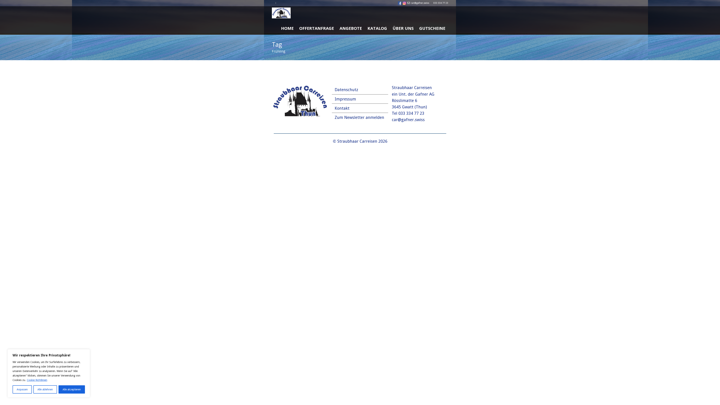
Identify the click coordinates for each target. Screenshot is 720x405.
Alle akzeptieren (72, 389)
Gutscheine (432, 28)
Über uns (403, 28)
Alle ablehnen (45, 389)
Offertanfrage (316, 28)
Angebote (351, 28)
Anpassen (22, 389)
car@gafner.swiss (420, 3)
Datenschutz (346, 89)
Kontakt (342, 108)
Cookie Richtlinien (37, 380)
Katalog (377, 28)
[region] (49, 373)
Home (287, 28)
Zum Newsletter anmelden (359, 117)
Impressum (345, 99)
